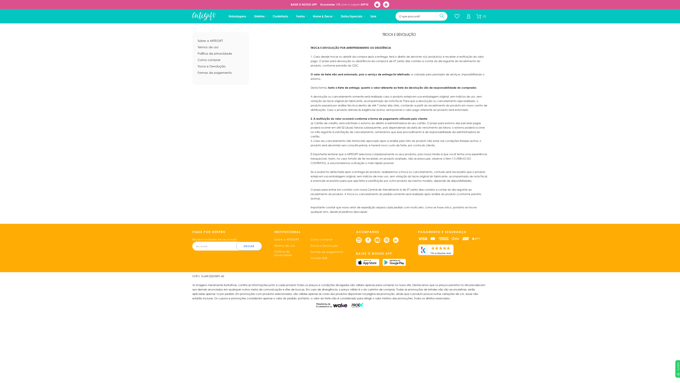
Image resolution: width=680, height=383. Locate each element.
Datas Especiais (351, 16)
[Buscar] (442, 16)
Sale (373, 16)
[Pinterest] (386, 240)
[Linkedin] (396, 240)
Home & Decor (323, 16)
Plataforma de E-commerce (323, 305)
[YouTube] (377, 240)
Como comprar (209, 60)
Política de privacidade (215, 53)
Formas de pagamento (215, 72)
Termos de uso (208, 47)
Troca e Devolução (212, 66)
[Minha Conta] (468, 16)
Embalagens (237, 16)
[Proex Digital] (358, 305)
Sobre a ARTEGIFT (210, 41)
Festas (300, 16)
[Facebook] (368, 240)
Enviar (249, 246)
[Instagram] (359, 240)
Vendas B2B (318, 258)
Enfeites (259, 16)
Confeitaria (280, 16)
